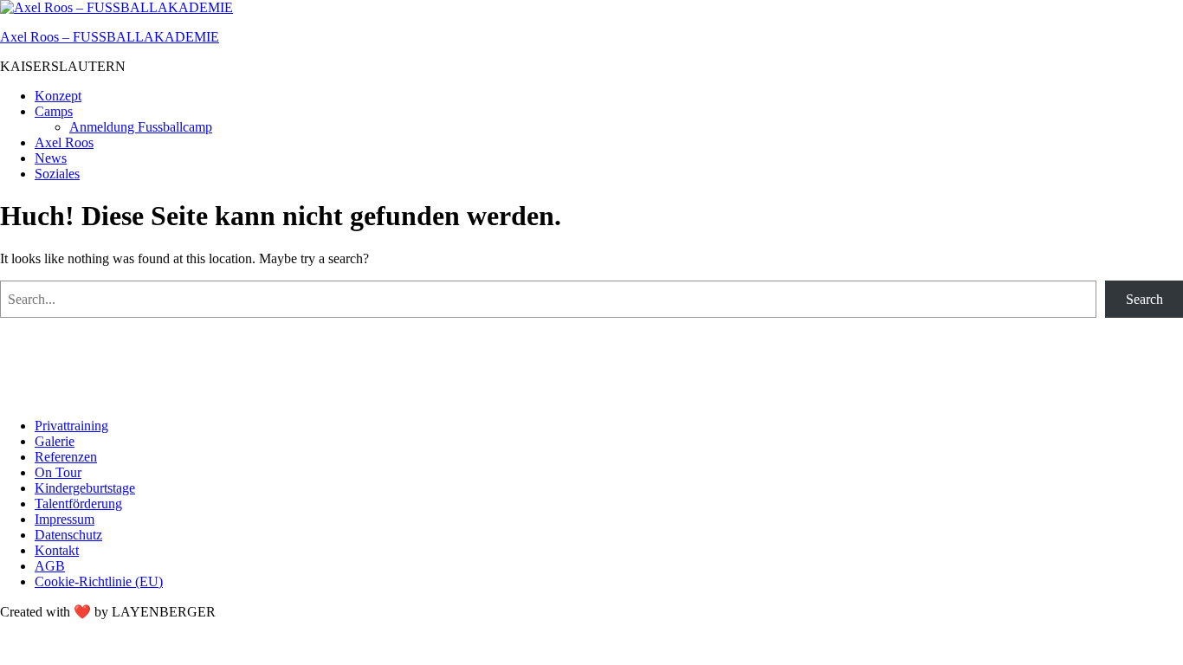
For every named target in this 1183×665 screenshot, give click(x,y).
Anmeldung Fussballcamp (140, 126)
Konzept (58, 95)
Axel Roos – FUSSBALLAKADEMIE (109, 36)
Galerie (54, 441)
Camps (54, 111)
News (51, 158)
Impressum (64, 519)
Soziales (57, 173)
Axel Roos (64, 142)
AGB (50, 565)
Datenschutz (68, 534)
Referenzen (66, 456)
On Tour (58, 472)
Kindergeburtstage (85, 488)
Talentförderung (78, 503)
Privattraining (71, 425)
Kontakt (57, 550)
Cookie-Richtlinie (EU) (99, 581)
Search (1144, 299)
